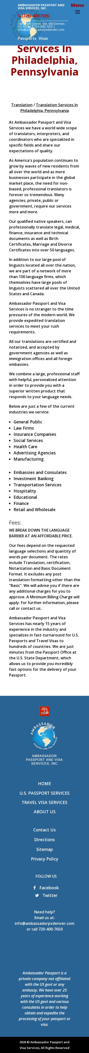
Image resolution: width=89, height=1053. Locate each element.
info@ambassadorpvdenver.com (44, 923)
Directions (44, 839)
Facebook (48, 887)
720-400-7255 (43, 26)
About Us (45, 811)
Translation (22, 104)
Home (44, 783)
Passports (27, 38)
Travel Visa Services (44, 802)
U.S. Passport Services (44, 793)
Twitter (49, 895)
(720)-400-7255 (35, 15)
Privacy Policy (44, 859)
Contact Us (44, 830)
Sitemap (44, 849)
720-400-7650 (50, 929)
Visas (43, 38)
